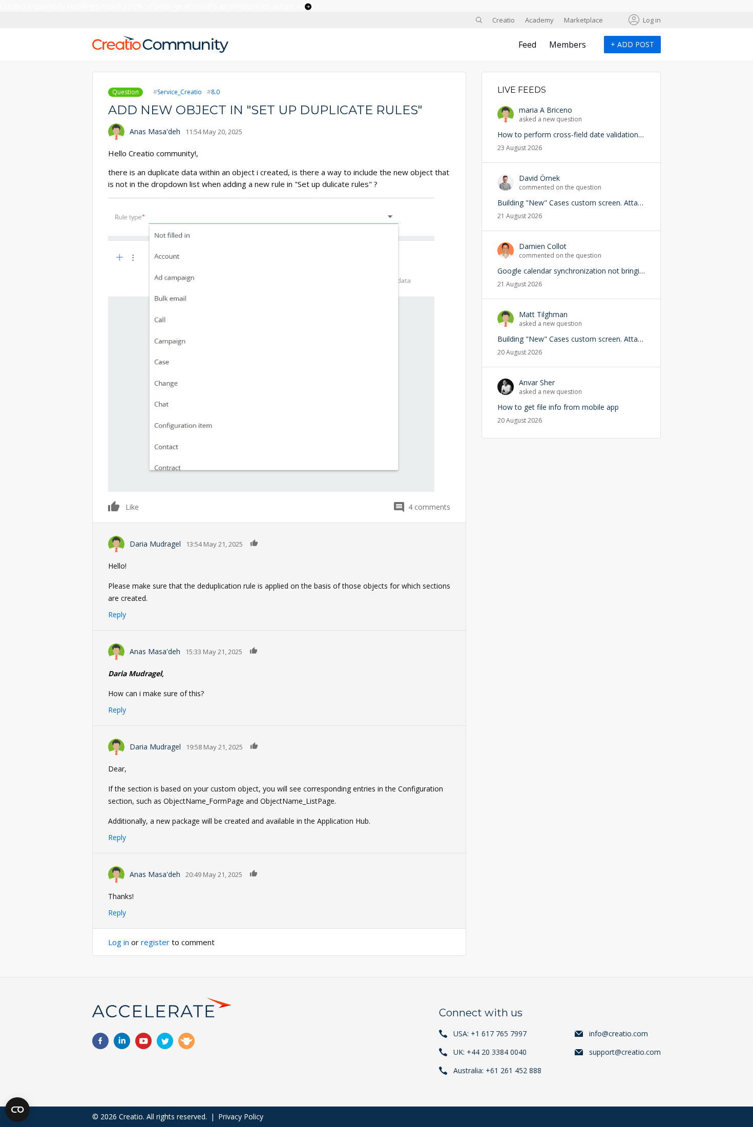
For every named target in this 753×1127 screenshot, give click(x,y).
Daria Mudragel (155, 544)
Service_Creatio (179, 92)
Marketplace (583, 20)
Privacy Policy (240, 1116)
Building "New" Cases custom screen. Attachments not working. (603, 202)
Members (567, 44)
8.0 (215, 92)
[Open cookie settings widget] (17, 1109)
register (155, 942)
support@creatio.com (625, 1052)
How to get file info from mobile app (558, 407)
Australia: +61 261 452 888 (497, 1070)
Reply (117, 614)
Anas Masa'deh (155, 131)
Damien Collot (543, 246)
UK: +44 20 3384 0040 (490, 1052)
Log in (652, 20)
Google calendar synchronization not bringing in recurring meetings (608, 271)
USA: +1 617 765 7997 (490, 1033)
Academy (539, 20)
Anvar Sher (537, 382)
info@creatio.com (618, 1033)
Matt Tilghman (543, 314)
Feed (527, 44)
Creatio (503, 20)
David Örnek (539, 178)
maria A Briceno (545, 110)
